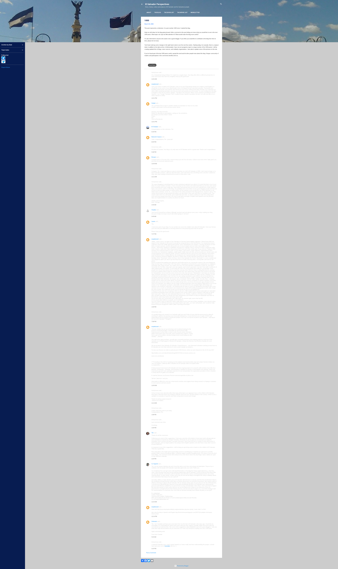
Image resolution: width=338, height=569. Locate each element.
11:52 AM (154, 79)
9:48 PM (153, 152)
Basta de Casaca (156, 137)
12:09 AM (154, 163)
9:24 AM (153, 537)
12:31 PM (154, 121)
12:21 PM (154, 98)
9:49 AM (153, 216)
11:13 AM (154, 403)
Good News (152, 65)
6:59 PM (153, 142)
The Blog (157, 12)
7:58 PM (153, 321)
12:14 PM (154, 516)
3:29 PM (153, 459)
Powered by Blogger (183, 566)
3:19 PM (153, 548)
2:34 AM (153, 205)
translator (167, 546)
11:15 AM (154, 502)
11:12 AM (154, 176)
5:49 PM (153, 132)
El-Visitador (154, 126)
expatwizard (154, 84)
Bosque (153, 157)
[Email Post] (149, 61)
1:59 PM (153, 307)
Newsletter (195, 12)
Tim (152, 432)
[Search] (221, 4)
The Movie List (182, 12)
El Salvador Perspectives (157, 4)
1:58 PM (153, 414)
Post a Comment (151, 552)
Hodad (153, 103)
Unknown (154, 521)
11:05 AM (154, 385)
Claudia (153, 210)
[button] (217, 20)
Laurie (153, 221)
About (149, 12)
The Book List (169, 12)
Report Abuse (5, 67)
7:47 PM (153, 234)
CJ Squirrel (154, 464)
